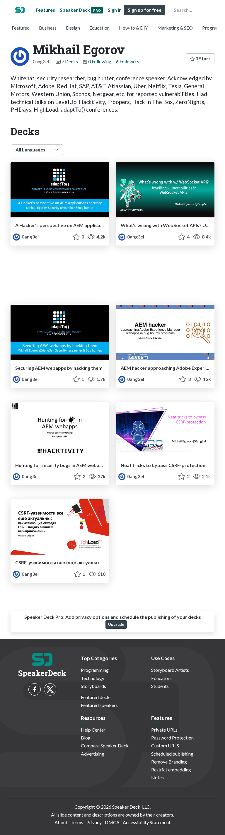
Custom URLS (165, 745)
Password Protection (172, 737)
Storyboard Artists (170, 670)
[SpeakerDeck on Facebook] (34, 689)
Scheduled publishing (172, 753)
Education (99, 27)
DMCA (112, 822)
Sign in (115, 10)
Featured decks (96, 697)
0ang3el (30, 236)
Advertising (92, 753)
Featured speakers (99, 705)
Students (160, 686)
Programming (95, 670)
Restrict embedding (171, 769)
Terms (77, 822)
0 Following (99, 61)
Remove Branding (169, 761)
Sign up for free (144, 10)
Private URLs (164, 729)
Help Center (93, 729)
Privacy (94, 822)
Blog (86, 737)
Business (48, 27)
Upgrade (116, 624)
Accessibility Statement (147, 822)
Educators (161, 678)
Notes (157, 777)
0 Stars (203, 58)
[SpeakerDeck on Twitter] (50, 689)
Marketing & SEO (175, 27)
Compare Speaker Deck (105, 745)
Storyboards (93, 686)
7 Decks (70, 61)
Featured (21, 27)
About (60, 822)
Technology (92, 678)
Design (73, 27)
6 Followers (127, 61)
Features (45, 10)
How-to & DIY (133, 27)
